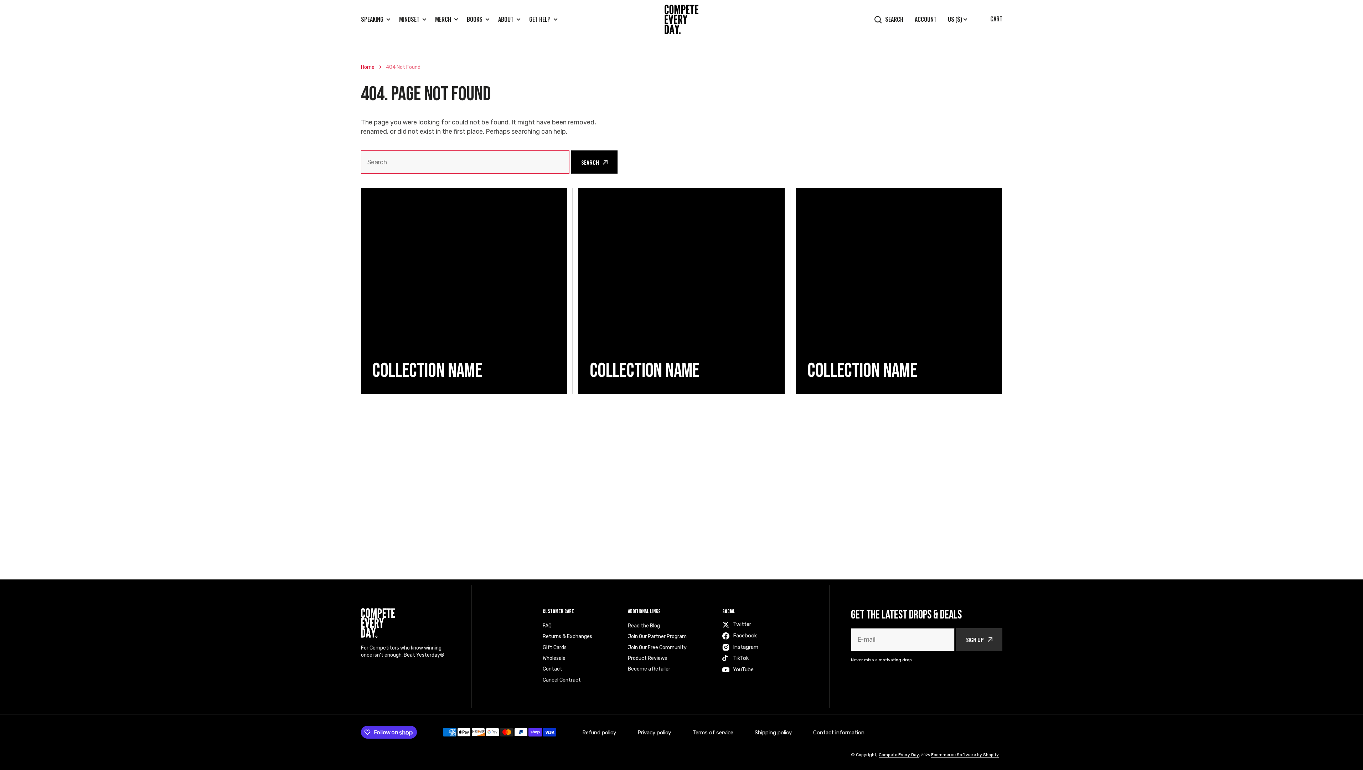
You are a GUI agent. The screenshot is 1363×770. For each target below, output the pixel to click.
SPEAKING (372, 19)
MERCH (443, 19)
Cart (996, 19)
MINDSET (409, 19)
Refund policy (599, 732)
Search (894, 19)
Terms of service (712, 732)
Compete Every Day (899, 754)
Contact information (838, 732)
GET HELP (540, 19)
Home (368, 67)
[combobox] (465, 162)
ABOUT (505, 19)
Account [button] (925, 19)
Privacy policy (654, 732)
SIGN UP (975, 639)
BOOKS (474, 19)
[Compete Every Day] (681, 19)
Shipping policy (773, 732)
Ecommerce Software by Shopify (965, 754)
